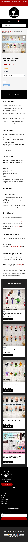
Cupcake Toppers (9, 31)
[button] (9, 21)
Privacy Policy (4, 503)
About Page (3, 493)
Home (3, 31)
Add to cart (6, 85)
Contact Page (20, 264)
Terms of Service (4, 499)
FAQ (2, 491)
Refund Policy (4, 501)
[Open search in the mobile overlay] (14, 25)
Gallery (18, 269)
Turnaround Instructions (16, 246)
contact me (5, 123)
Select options (8, 319)
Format (5, 71)
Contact (3, 495)
